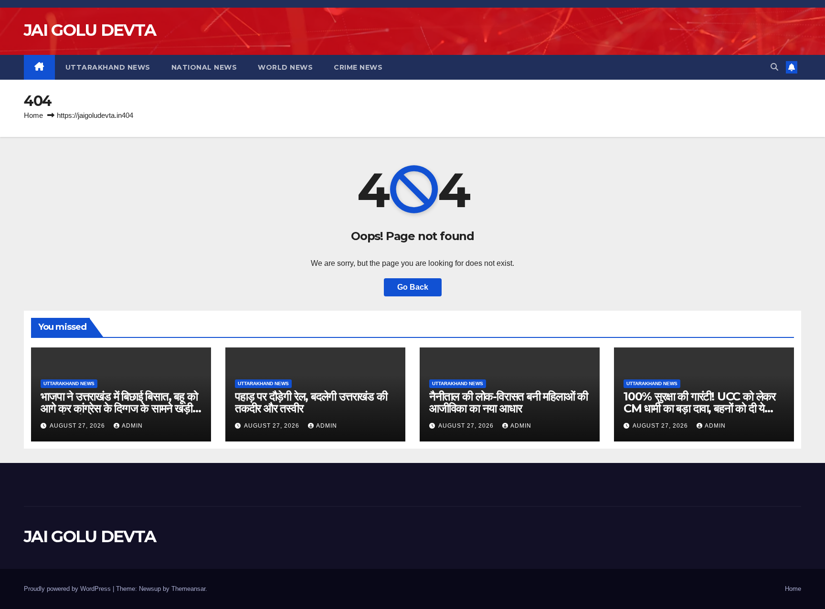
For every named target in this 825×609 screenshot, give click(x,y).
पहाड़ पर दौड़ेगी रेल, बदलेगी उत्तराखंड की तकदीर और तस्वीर (311, 402)
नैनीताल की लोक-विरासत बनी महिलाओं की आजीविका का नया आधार (508, 402)
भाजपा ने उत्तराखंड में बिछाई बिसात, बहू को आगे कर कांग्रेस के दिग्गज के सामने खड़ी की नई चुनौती (119, 408)
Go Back (412, 287)
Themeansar (188, 588)
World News (285, 67)
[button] (774, 67)
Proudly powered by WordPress (68, 588)
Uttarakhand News (107, 67)
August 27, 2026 (78, 425)
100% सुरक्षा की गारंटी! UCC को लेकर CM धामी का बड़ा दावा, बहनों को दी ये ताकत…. (699, 408)
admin (132, 425)
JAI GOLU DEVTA (90, 30)
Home (33, 115)
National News (204, 67)
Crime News (358, 67)
